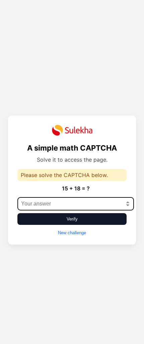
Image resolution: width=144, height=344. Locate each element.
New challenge (72, 232)
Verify (72, 219)
